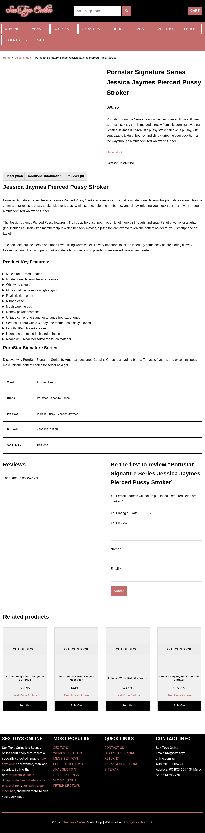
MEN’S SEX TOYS (65, 758)
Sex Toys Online (74, 822)
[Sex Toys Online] (29, 11)
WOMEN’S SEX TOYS (68, 753)
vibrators (15, 775)
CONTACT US (114, 748)
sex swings (30, 786)
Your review (120, 523)
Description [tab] (14, 176)
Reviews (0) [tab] (75, 176)
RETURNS (112, 758)
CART (195, 10)
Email (116, 568)
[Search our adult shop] (126, 11)
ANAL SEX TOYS (65, 769)
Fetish (190, 29)
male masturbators (25, 780)
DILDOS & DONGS (66, 775)
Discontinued (23, 57)
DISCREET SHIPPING (120, 753)
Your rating (119, 513)
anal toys (14, 786)
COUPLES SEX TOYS (68, 764)
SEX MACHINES (64, 780)
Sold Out (24, 705)
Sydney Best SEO (141, 822)
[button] (21, 29)
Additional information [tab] (45, 176)
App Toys (166, 29)
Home (7, 57)
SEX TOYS (60, 748)
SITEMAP (112, 769)
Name (116, 549)
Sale (41, 40)
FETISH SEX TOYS (66, 786)
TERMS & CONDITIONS (121, 764)
